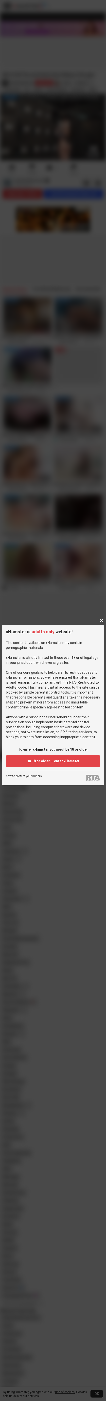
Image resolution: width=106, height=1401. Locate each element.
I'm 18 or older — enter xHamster (53, 761)
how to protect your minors (24, 776)
